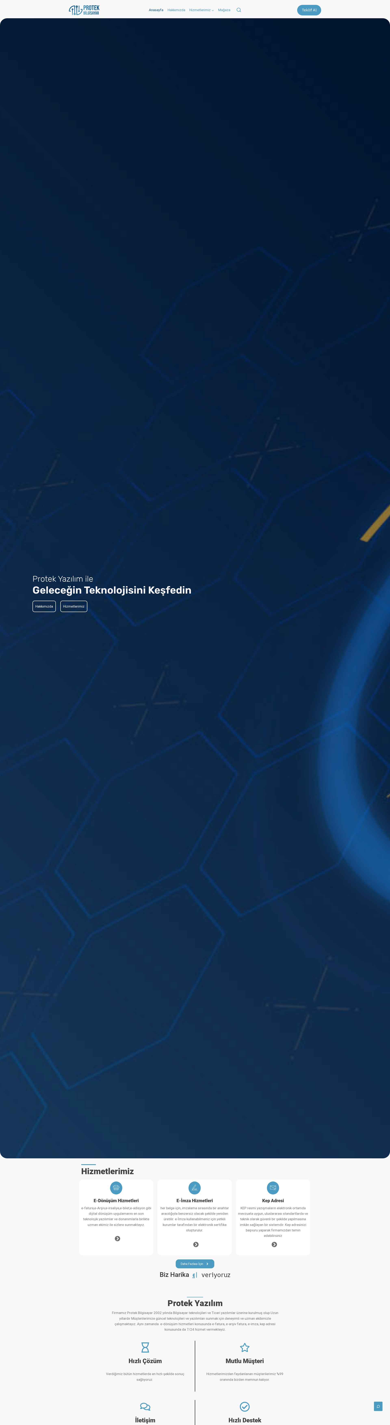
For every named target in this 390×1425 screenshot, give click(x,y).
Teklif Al (309, 10)
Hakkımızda (176, 10)
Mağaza (224, 10)
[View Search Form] (239, 10)
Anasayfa (156, 10)
